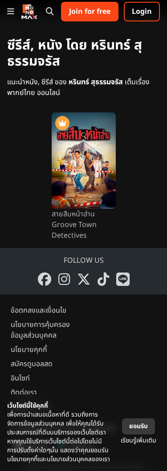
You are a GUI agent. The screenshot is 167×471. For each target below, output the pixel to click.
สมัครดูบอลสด (32, 364)
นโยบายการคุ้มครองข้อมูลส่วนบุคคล (40, 330)
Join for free (89, 11)
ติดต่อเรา (24, 392)
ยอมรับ (138, 426)
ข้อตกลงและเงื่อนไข (38, 310)
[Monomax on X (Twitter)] (83, 279)
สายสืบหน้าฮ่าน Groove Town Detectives (74, 225)
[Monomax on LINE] (123, 279)
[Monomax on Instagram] (64, 279)
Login (142, 11)
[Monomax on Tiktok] (103, 279)
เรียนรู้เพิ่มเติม (138, 440)
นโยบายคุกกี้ (29, 349)
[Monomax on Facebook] (44, 279)
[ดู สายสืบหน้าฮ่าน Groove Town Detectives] (84, 160)
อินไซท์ (20, 378)
